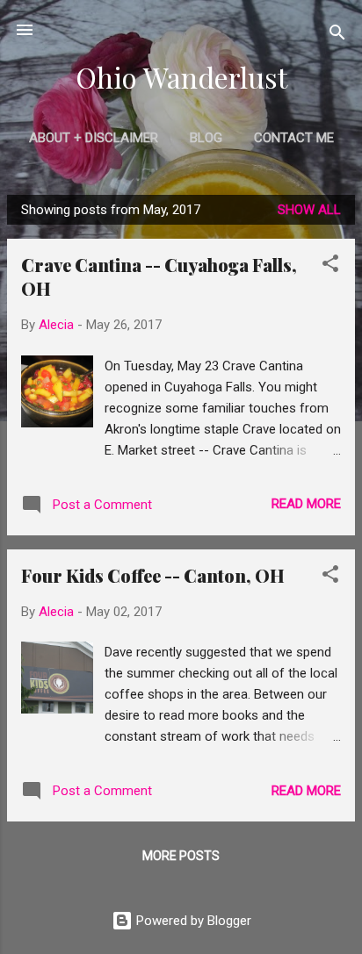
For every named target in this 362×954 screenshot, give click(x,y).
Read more (306, 504)
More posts (181, 856)
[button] (330, 266)
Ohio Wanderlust (181, 77)
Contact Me (294, 138)
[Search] (337, 35)
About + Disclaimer (93, 138)
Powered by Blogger (192, 921)
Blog (206, 138)
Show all (309, 210)
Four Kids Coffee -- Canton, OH (153, 575)
